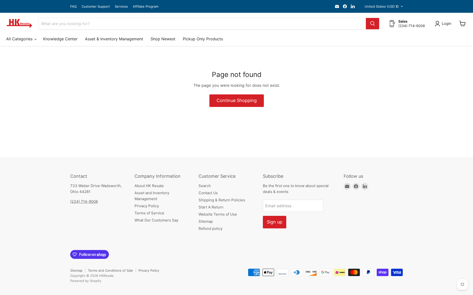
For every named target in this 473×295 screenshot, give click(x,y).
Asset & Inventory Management (114, 38)
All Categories (20, 38)
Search (205, 185)
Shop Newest (163, 38)
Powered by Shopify (85, 281)
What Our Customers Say (156, 220)
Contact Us (208, 193)
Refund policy (210, 228)
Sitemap (206, 221)
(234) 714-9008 (84, 201)
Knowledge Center (60, 38)
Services (121, 6)
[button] (444, 24)
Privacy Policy (147, 206)
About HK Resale (149, 185)
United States (382, 6)
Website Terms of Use (218, 214)
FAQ (73, 6)
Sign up (274, 221)
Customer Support (96, 6)
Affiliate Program (145, 6)
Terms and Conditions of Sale (110, 270)
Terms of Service (149, 213)
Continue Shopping (237, 100)
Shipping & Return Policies (222, 200)
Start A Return (211, 207)
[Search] (372, 23)
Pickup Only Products (203, 38)
